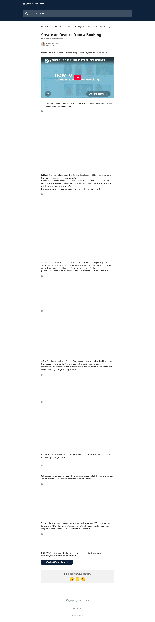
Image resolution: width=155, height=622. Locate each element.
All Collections (46, 26)
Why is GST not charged (57, 562)
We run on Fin (79, 615)
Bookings (78, 26)
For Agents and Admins (63, 26)
